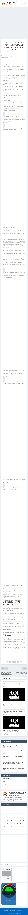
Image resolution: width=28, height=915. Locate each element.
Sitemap (19, 913)
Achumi (10, 51)
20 (14, 823)
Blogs (4, 781)
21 (17, 823)
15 (20, 820)
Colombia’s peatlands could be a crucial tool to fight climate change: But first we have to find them (14, 704)
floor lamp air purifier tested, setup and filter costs (13, 751)
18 (7, 823)
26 (11, 826)
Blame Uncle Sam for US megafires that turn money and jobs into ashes (12, 757)
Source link (5, 651)
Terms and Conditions (12, 913)
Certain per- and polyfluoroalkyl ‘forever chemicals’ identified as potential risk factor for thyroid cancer (13, 732)
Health (4, 784)
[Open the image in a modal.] (4, 114)
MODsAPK (9, 912)
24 (4, 826)
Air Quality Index (11, 910)
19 (11, 823)
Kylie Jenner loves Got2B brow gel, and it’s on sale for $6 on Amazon (14, 745)
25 (7, 826)
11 (7, 820)
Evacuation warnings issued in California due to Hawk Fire (13, 769)
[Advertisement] (14, 22)
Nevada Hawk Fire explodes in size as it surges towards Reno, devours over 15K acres (13, 763)
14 (17, 820)
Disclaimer (14, 912)
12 (11, 820)
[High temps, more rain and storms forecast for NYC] (14, 681)
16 (23, 820)
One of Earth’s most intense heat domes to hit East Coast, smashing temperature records (14, 712)
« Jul (4, 831)
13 (14, 820)
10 (4, 820)
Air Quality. (9, 869)
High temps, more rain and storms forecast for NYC (14, 684)
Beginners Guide (6, 778)
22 (20, 823)
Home (5, 912)
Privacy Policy (20, 912)
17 (4, 823)
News (20, 51)
